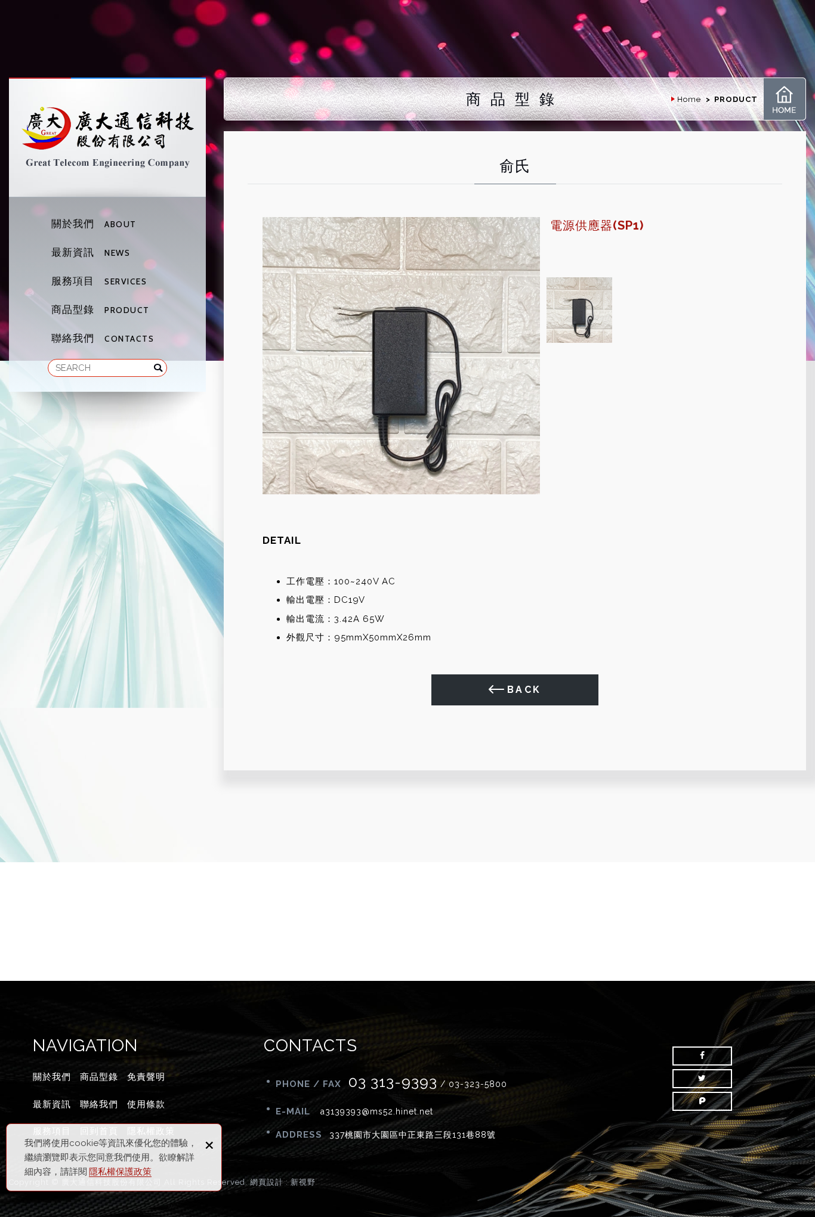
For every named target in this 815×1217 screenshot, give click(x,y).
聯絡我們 (102, 338)
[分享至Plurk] (702, 1101)
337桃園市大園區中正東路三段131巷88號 (412, 1134)
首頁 (784, 99)
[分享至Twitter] (702, 1078)
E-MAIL (294, 1111)
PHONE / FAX (308, 1084)
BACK (524, 689)
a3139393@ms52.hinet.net (376, 1111)
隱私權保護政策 (120, 1171)
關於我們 (94, 224)
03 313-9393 (392, 1082)
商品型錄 (100, 309)
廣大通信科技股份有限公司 (107, 137)
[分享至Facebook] (702, 1056)
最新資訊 (90, 252)
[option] (401, 355)
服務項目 (99, 281)
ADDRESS (299, 1134)
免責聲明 (146, 1077)
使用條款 (146, 1104)
